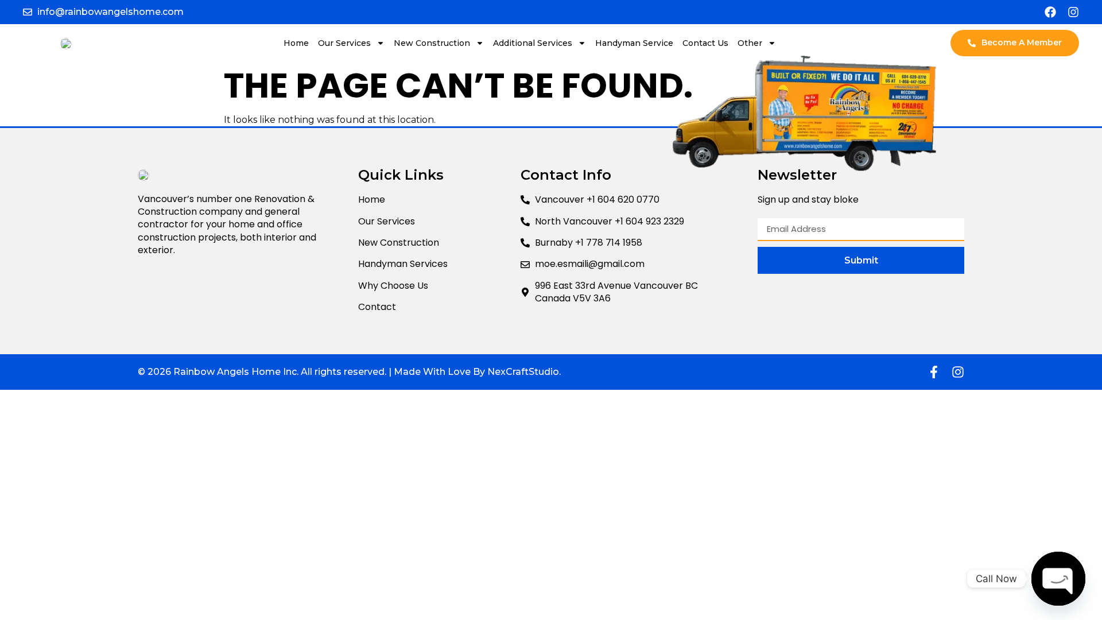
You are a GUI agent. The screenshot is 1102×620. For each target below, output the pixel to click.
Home (296, 43)
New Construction (432, 43)
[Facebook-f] (934, 372)
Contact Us (705, 43)
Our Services (344, 43)
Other (750, 43)
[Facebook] (1050, 12)
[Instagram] (1073, 12)
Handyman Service (634, 43)
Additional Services (532, 43)
